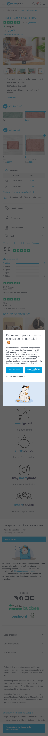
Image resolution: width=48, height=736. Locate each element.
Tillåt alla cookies (14, 370)
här (35, 363)
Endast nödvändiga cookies (33, 370)
